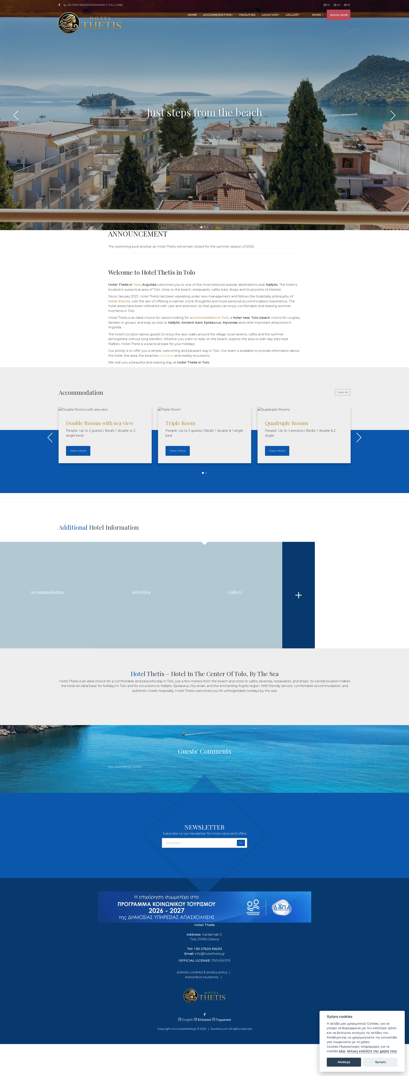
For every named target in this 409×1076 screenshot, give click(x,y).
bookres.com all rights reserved (231, 1028)
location (270, 14)
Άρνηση (380, 1062)
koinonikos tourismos (201, 977)
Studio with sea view (289, 422)
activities (167, 355)
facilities (247, 14)
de (348, 4)
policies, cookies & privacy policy (202, 972)
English (187, 1020)
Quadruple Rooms (187, 422)
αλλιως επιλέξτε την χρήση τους (372, 1051)
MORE (317, 14)
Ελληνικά (204, 1020)
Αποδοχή (344, 1062)
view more (78, 451)
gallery (292, 14)
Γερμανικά (223, 1020)
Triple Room (81, 422)
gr (338, 4)
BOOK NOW (339, 15)
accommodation (217, 14)
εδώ (342, 1051)
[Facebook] (61, 5)
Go (241, 842)
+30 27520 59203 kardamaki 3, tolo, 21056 (94, 4)
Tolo (137, 285)
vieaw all (342, 392)
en (328, 4)
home (192, 14)
